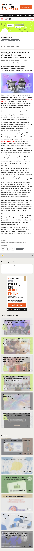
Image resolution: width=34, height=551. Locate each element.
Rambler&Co (6, 38)
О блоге (18, 46)
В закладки (20, 249)
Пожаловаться (15, 40)
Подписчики (10, 46)
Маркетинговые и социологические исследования (13, 242)
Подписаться (5, 40)
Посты (3, 46)
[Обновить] (13, 260)
